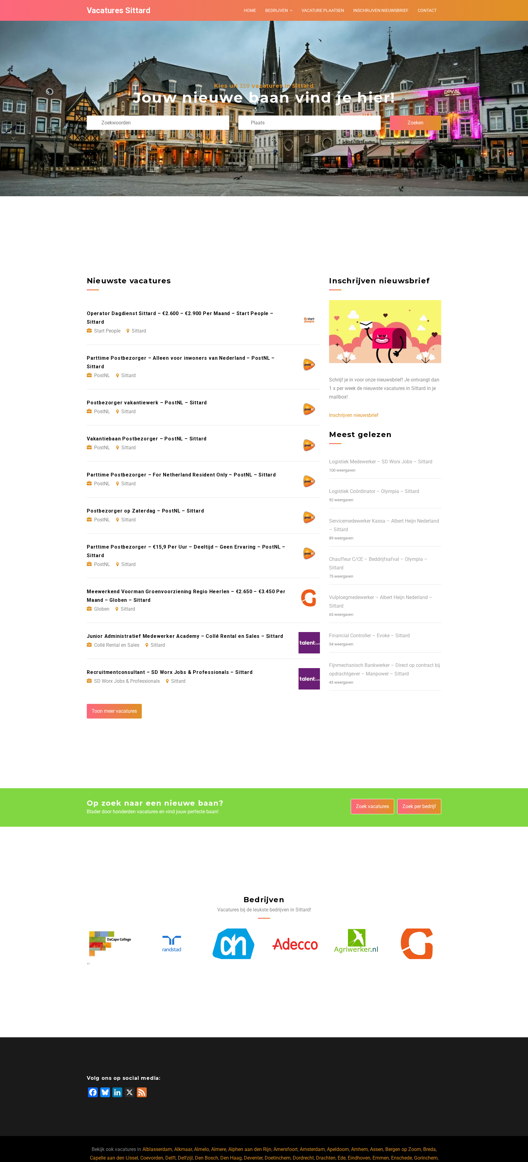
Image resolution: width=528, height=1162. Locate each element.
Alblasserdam (157, 1149)
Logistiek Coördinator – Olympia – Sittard (374, 491)
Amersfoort (285, 1149)
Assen (376, 1149)
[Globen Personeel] (356, 944)
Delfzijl (185, 1158)
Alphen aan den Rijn (249, 1149)
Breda (429, 1149)
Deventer (253, 1158)
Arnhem (359, 1149)
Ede (342, 1158)
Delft (170, 1158)
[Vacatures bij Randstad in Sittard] (110, 944)
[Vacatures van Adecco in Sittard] (233, 944)
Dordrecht (303, 1158)
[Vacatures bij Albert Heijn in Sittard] (171, 944)
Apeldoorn (338, 1149)
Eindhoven (359, 1158)
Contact (427, 10)
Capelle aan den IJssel (114, 1158)
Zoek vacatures (372, 806)
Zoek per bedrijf (419, 806)
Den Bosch (206, 1158)
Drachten (326, 1158)
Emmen (380, 1158)
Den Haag (231, 1158)
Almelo (201, 1149)
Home (250, 10)
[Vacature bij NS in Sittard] (418, 944)
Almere (218, 1149)
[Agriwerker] (295, 944)
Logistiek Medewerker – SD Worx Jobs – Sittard (380, 462)
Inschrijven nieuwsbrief (381, 10)
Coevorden (151, 1158)
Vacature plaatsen (323, 10)
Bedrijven (276, 10)
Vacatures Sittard (118, 10)
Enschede (401, 1158)
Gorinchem (426, 1158)
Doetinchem (278, 1158)
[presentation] (87, 963)
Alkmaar (183, 1149)
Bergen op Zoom (403, 1149)
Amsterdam (312, 1149)
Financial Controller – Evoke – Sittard (369, 635)
